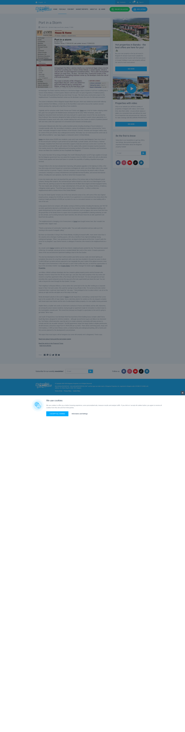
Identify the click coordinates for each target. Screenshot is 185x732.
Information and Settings (80, 414)
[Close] (183, 393)
